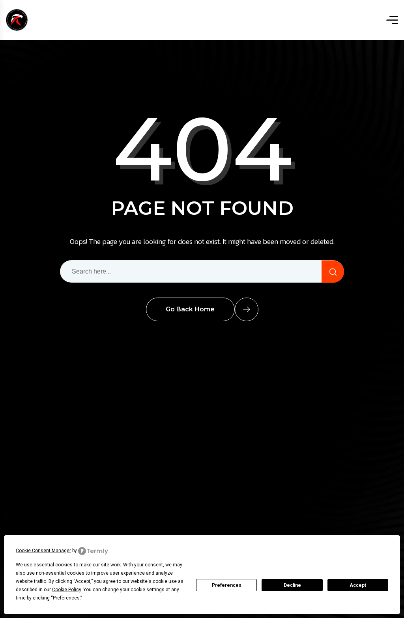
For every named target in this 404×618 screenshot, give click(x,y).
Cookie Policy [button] (66, 589)
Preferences (226, 585)
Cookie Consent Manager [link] (43, 550)
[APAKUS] (17, 20)
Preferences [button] (66, 598)
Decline (292, 585)
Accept (358, 585)
